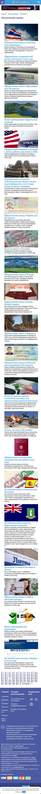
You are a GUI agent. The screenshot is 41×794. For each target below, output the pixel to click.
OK (24, 792)
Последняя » (26, 684)
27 (25, 678)
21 (3, 678)
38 (29, 681)
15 (18, 676)
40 (36, 681)
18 (29, 676)
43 (10, 684)
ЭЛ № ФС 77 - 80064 (29, 757)
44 (14, 684)
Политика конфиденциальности (18, 705)
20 (36, 676)
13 (10, 676)
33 (10, 681)
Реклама (4, 715)
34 (14, 681)
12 (6, 676)
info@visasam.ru (19, 767)
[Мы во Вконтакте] (31, 699)
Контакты (4, 707)
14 (14, 676)
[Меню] (2, 2)
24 (14, 678)
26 (21, 678)
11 (3, 676)
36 (21, 681)
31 (3, 681)
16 (21, 676)
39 (32, 681)
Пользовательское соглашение (17, 700)
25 (18, 678)
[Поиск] (38, 2)
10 (36, 673)
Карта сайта (3, 719)
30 (36, 678)
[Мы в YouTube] (36, 699)
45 (18, 684)
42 (6, 684)
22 (6, 678)
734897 (15, 755)
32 (6, 681)
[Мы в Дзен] (31, 704)
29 (32, 678)
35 (18, 681)
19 (32, 676)
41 (3, 684)
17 (25, 676)
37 (25, 681)
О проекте (4, 696)
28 (29, 678)
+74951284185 (18, 746)
